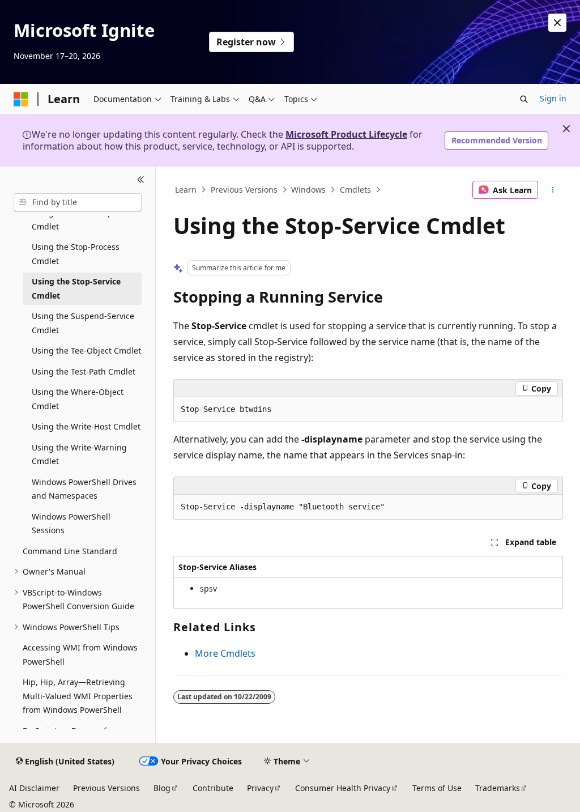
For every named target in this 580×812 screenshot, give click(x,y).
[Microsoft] (21, 99)
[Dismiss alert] (557, 23)
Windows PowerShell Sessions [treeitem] (71, 523)
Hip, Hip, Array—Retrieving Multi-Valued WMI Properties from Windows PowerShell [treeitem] (78, 696)
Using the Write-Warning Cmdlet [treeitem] (79, 454)
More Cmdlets (225, 653)
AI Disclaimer (34, 788)
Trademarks (497, 788)
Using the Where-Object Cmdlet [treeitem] (77, 398)
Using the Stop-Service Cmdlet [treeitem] (76, 288)
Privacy (260, 788)
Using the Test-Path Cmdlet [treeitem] (83, 371)
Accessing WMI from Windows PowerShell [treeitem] (80, 654)
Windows (308, 189)
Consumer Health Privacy (342, 788)
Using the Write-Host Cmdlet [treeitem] (86, 426)
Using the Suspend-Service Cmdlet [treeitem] (83, 323)
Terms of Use (437, 788)
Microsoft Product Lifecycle (346, 134)
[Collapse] (141, 180)
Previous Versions (244, 189)
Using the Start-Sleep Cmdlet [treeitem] (72, 219)
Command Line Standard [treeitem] (70, 551)
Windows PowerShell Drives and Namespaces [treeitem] (84, 489)
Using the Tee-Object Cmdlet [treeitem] (86, 350)
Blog (161, 788)
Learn (186, 189)
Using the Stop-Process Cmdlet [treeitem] (76, 253)
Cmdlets (355, 189)
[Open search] (524, 99)
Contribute (213, 788)
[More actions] (552, 190)
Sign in (553, 98)
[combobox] (78, 202)
